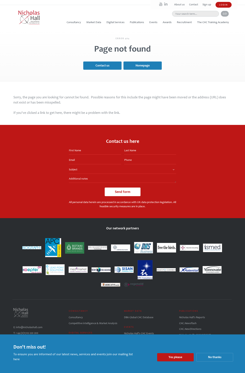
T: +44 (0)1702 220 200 (25, 333)
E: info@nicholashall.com (27, 327)
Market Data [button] (93, 22)
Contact (194, 4)
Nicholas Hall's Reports (192, 317)
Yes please (175, 357)
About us (179, 4)
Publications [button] (137, 22)
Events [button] (153, 22)
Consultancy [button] (74, 22)
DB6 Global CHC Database (138, 317)
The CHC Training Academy (213, 22)
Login (223, 4)
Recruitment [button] (184, 22)
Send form (122, 192)
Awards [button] (167, 22)
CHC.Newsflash (188, 323)
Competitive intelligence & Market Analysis (93, 323)
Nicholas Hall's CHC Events (139, 333)
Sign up (207, 4)
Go (225, 13)
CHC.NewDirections (190, 329)
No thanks (214, 357)
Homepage (143, 65)
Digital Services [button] (115, 22)
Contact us (102, 65)
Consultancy (76, 317)
